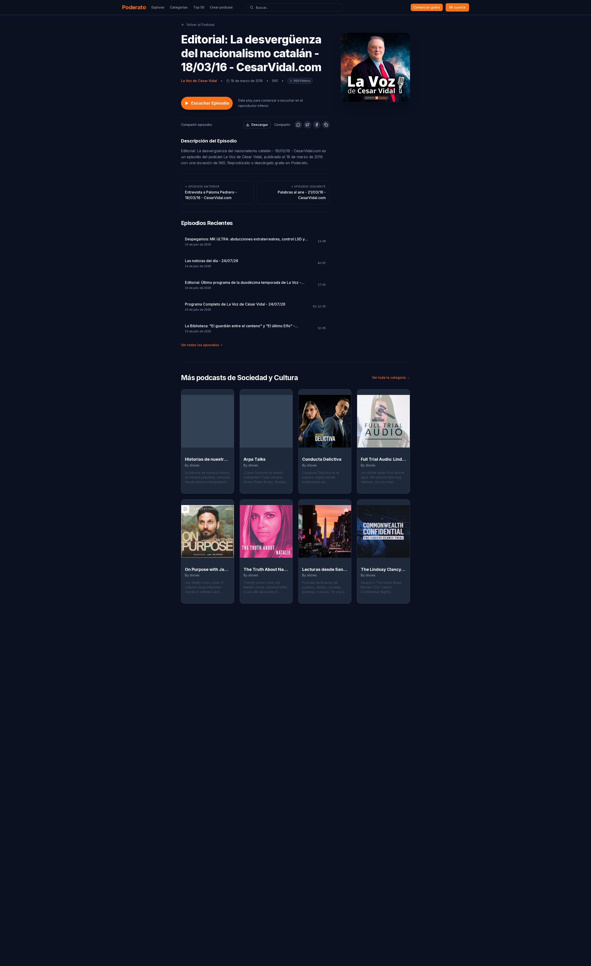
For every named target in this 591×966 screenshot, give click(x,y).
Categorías (179, 7)
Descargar (259, 125)
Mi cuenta (457, 7)
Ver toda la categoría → (391, 377)
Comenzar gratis (426, 7)
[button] (300, 81)
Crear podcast (221, 7)
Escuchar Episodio (210, 103)
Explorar (157, 7)
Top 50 (198, 7)
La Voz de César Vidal (199, 81)
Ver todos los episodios (200, 345)
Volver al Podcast (201, 25)
